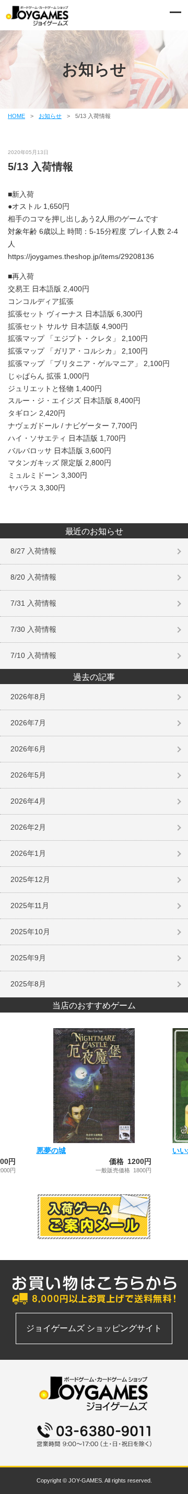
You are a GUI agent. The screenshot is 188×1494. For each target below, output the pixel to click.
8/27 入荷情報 (33, 551)
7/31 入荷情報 (33, 603)
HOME (16, 116)
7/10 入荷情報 (33, 655)
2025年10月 (30, 931)
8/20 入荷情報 (33, 577)
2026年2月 (28, 827)
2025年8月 (28, 984)
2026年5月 (28, 775)
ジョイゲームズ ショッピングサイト (94, 1328)
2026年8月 (28, 696)
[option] (94, 1100)
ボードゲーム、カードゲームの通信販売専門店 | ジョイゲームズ (37, 15)
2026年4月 (28, 801)
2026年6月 (28, 749)
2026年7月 (28, 723)
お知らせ (50, 116)
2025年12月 (30, 879)
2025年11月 (29, 905)
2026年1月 (28, 853)
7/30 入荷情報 (33, 629)
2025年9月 (28, 958)
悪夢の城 (51, 1150)
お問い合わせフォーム (94, 1453)
